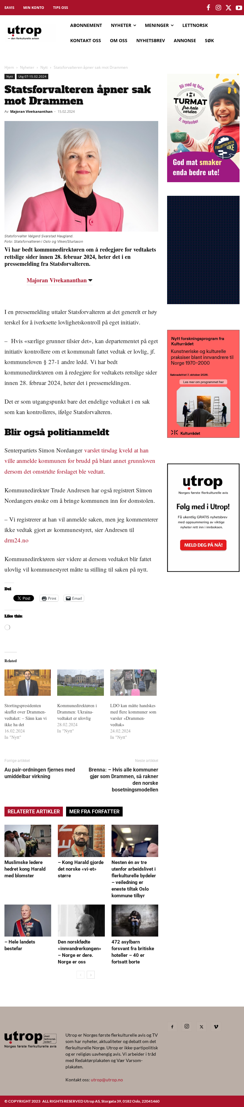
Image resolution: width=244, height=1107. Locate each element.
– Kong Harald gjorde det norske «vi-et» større (81, 869)
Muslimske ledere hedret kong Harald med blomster (24, 869)
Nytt (44, 67)
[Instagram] (187, 1026)
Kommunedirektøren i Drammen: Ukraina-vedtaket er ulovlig (77, 711)
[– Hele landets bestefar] (27, 921)
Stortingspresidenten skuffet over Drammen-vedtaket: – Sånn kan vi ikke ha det (25, 714)
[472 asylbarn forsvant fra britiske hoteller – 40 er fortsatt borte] (135, 921)
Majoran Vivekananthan (31, 111)
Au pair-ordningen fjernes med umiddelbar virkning (39, 773)
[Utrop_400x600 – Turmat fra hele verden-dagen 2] (203, 180)
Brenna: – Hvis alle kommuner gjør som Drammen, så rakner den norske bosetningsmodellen (123, 780)
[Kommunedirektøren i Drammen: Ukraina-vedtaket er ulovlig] (80, 682)
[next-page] (91, 975)
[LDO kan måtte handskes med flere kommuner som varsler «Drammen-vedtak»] (133, 682)
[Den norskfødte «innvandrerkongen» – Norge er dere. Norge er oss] (81, 921)
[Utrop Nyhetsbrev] (203, 569)
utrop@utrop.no (107, 1079)
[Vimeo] (216, 1027)
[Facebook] (172, 1027)
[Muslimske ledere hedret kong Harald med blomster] (27, 841)
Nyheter (27, 67)
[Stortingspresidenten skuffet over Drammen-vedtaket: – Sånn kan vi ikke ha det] (27, 682)
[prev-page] (81, 975)
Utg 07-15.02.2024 (32, 76)
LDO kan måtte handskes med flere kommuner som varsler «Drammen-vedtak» (133, 714)
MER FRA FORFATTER (94, 812)
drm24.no (16, 540)
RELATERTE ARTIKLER (34, 812)
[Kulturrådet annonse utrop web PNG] (203, 435)
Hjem (9, 67)
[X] (201, 1027)
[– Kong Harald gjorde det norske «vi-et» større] (81, 841)
